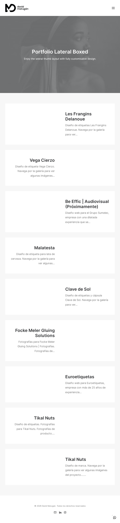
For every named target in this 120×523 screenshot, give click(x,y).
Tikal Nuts (44, 418)
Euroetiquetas (79, 376)
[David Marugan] (16, 8)
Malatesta (44, 247)
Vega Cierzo (42, 160)
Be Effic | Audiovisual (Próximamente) (87, 204)
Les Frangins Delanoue (78, 116)
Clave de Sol (78, 289)
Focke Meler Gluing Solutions (35, 333)
